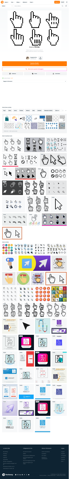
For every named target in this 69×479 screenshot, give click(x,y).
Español (62, 453)
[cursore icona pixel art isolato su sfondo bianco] (59, 204)
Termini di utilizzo (41, 475)
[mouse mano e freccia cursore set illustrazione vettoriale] (53, 160)
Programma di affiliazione (28, 455)
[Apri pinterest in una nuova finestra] (22, 474)
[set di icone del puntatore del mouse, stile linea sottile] (10, 294)
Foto (12, 2)
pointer (21, 110)
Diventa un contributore (44, 458)
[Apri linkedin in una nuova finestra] (20, 474)
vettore (28, 110)
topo (4, 110)
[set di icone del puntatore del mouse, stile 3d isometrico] (39, 249)
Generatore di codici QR (8, 468)
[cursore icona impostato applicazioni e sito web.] (26, 326)
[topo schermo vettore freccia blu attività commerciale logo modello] (42, 391)
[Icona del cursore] (58, 173)
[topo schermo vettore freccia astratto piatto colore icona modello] (10, 359)
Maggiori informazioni (7, 81)
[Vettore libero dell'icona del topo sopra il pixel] (13, 204)
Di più (31, 2)
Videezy (4, 455)
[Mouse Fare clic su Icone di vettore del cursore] (34, 145)
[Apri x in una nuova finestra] (26, 474)
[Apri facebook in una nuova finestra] (15, 474)
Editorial (25, 2)
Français (62, 459)
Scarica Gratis (34, 63)
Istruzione (5, 459)
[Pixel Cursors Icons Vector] (12, 187)
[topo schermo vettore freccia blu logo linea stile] (26, 391)
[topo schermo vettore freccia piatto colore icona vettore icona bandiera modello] (42, 326)
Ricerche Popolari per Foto (27, 461)
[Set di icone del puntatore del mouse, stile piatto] (26, 294)
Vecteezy (5, 453)
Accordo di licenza (27, 451)
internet (57, 110)
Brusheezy (5, 451)
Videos (18, 2)
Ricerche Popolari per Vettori (27, 458)
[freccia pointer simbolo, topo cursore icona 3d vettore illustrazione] (10, 408)
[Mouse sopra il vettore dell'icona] (12, 145)
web (33, 110)
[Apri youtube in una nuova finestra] (28, 474)
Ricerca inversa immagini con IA (8, 464)
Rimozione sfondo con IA (8, 466)
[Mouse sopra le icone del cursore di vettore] (34, 187)
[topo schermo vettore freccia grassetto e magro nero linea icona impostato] (42, 375)
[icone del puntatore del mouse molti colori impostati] (7, 249)
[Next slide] (64, 110)
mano (9, 110)
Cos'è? (12, 78)
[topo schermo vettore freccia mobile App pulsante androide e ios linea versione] (42, 359)
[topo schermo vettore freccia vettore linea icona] (10, 342)
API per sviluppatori (7, 461)
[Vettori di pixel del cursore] (56, 145)
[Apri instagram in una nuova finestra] (17, 474)
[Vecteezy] (2, 2)
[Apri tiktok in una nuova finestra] (24, 474)
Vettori (6, 2)
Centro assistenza (45, 451)
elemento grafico (48, 110)
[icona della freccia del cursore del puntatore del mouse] (8, 173)
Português (62, 455)
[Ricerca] (61, 6)
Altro (61, 461)
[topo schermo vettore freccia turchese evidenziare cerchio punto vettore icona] (59, 359)
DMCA (24, 453)
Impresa (5, 457)
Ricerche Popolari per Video (27, 464)
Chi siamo (43, 455)
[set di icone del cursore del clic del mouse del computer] (14, 219)
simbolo (39, 110)
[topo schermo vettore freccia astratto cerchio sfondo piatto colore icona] (42, 342)
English (62, 451)
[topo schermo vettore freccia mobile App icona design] (26, 342)
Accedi (61, 2)
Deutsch (62, 457)
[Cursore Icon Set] (56, 187)
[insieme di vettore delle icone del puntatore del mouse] (42, 294)
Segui (40, 58)
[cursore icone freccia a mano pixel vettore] (12, 233)
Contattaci (43, 453)
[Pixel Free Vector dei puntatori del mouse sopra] (29, 160)
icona (15, 110)
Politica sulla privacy (50, 475)
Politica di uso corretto (60, 475)
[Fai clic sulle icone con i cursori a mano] (34, 219)
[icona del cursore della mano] (43, 173)
